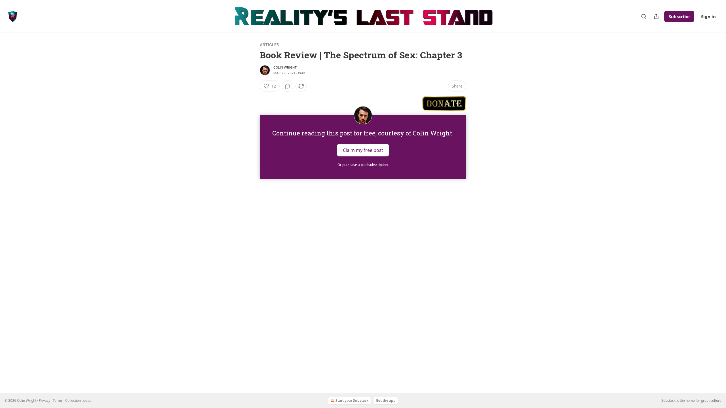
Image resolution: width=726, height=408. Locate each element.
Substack (668, 400)
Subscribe (679, 16)
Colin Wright (285, 67)
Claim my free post (363, 150)
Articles (269, 44)
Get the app (386, 400)
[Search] (643, 16)
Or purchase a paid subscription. (363, 164)
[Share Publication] (656, 16)
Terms (58, 400)
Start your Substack (351, 400)
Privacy (44, 400)
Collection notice (78, 400)
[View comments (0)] (287, 86)
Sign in (708, 16)
